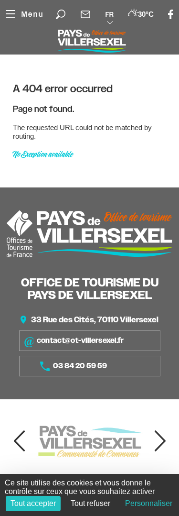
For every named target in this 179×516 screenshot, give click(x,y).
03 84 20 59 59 (80, 366)
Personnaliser (148, 503)
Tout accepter (33, 503)
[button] (19, 440)
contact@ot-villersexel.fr (80, 340)
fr (109, 14)
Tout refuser (90, 503)
